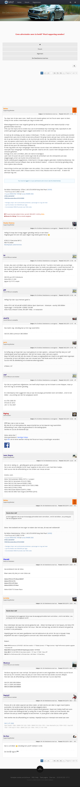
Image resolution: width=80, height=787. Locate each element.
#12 (75, 603)
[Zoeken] (70, 2)
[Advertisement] (40, 90)
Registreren (37, 2)
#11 (75, 564)
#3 (75, 260)
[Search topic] (74, 66)
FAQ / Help (35, 777)
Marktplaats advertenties (13, 245)
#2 (75, 228)
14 (54, 73)
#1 (75, 114)
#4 (75, 295)
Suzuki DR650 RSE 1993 (12, 194)
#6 (75, 347)
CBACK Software (49, 780)
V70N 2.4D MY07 (9, 196)
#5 (75, 323)
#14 (75, 700)
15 (57, 73)
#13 (75, 668)
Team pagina (44, 777)
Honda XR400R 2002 (27, 194)
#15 (75, 741)
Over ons (52, 777)
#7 (75, 380)
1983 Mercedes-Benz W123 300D (14, 198)
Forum (27, 2)
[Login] (75, 2)
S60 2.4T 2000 (9, 723)
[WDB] (50, 190)
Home (19, 2)
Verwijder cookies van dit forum (20, 777)
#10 (75, 505)
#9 (75, 460)
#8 (75, 419)
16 (60, 73)
